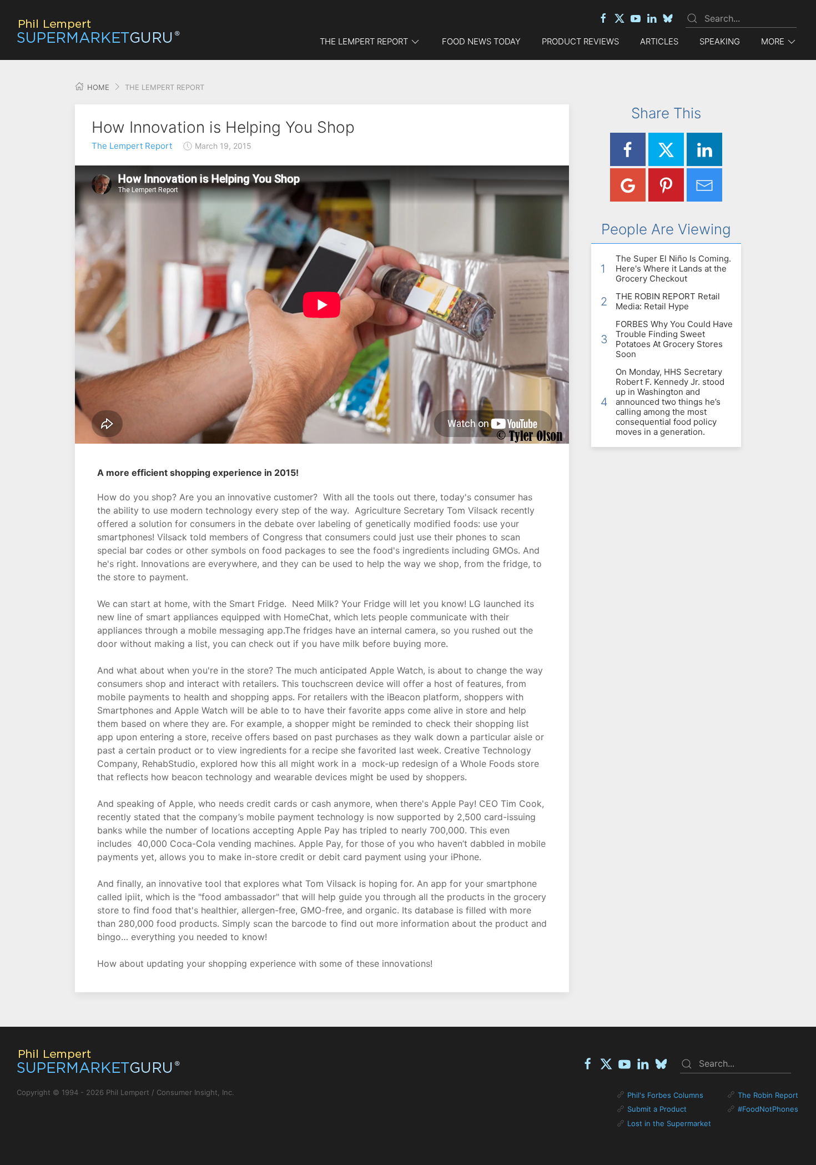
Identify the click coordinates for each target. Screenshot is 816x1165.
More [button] (772, 41)
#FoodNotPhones (768, 1108)
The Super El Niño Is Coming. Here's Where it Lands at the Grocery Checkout (673, 268)
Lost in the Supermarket (669, 1123)
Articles (659, 41)
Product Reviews (580, 41)
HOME (97, 87)
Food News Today (481, 41)
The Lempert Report (132, 145)
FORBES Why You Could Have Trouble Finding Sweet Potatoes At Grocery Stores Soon (674, 339)
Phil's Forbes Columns (665, 1095)
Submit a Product (657, 1108)
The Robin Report (768, 1095)
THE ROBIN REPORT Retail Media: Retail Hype (668, 301)
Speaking (719, 41)
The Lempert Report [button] (364, 41)
